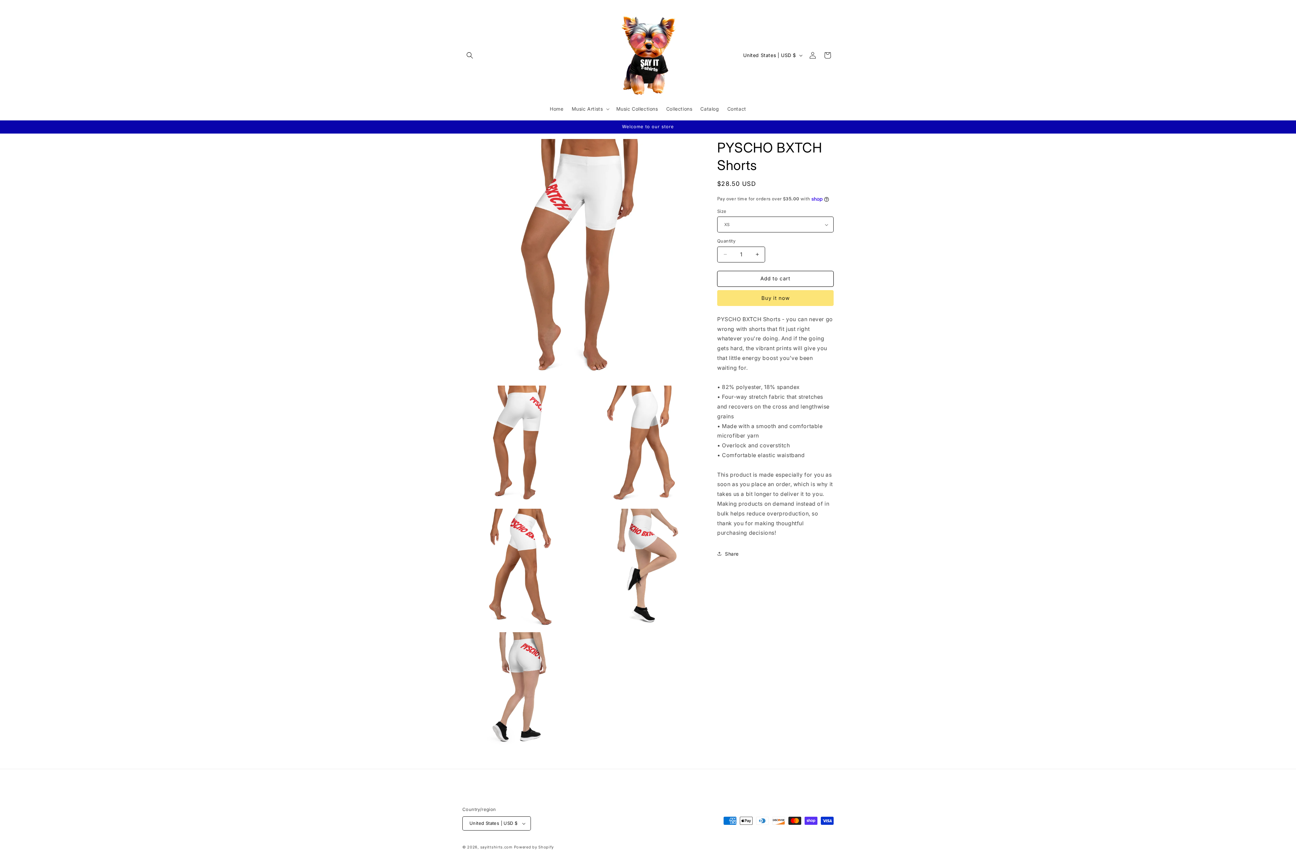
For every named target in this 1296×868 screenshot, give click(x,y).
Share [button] (732, 554)
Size (722, 211)
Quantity (726, 241)
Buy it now (775, 298)
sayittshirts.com (496, 847)
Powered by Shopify (534, 847)
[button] (469, 55)
